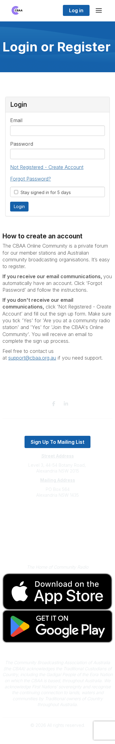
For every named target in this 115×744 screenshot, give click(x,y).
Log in (76, 10)
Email (16, 120)
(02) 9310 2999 (57, 513)
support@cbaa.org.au (57, 519)
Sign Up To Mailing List (57, 442)
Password (21, 144)
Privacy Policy (57, 538)
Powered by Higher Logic (58, 736)
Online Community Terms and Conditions (57, 547)
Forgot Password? (30, 179)
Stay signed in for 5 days (44, 192)
